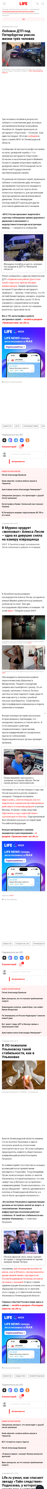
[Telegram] (15, 440)
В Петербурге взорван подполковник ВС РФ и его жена (22, 513)
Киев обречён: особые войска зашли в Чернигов (19, 482)
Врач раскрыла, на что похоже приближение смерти (22, 999)
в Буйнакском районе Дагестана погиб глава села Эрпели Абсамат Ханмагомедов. (21, 282)
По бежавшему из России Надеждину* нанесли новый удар (23, 1016)
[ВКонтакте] (21, 440)
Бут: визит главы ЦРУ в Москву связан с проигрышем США (20, 1025)
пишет (10, 610)
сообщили (33, 136)
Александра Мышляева (12, 1368)
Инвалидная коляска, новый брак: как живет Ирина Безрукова (22, 1008)
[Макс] (10, 440)
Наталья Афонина (10, 899)
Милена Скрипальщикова (13, 382)
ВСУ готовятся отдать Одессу (15, 1442)
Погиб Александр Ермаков (14, 475)
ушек (31, 806)
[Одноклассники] (27, 440)
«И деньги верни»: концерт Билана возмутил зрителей (22, 1455)
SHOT (30, 643)
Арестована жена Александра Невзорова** (22, 489)
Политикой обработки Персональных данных (18, 11)
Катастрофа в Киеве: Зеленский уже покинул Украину (22, 505)
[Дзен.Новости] (4, 440)
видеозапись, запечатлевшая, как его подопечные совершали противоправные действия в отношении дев (23, 803)
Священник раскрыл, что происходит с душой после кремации (23, 496)
